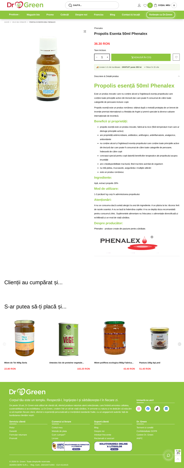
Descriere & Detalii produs (106, 76)
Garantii (13, 431)
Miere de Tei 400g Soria (15, 363)
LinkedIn (166, 409)
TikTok (157, 409)
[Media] (85, 31)
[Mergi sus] (178, 459)
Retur (12, 427)
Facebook (148, 409)
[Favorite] (145, 6)
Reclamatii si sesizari (104, 438)
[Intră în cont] (141, 5)
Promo (50, 14)
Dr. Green (21, 461)
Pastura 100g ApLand (149, 363)
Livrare (55, 438)
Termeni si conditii (145, 427)
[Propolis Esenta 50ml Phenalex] (47, 69)
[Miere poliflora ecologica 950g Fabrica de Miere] (114, 338)
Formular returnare (18, 434)
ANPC (140, 438)
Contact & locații (131, 14)
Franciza (98, 14)
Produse (13, 14)
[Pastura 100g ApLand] (159, 338)
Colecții (65, 14)
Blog (112, 14)
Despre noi (81, 14)
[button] (96, 57)
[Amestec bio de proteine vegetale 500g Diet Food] (69, 338)
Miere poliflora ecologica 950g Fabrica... (114, 363)
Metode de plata (59, 431)
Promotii (13, 438)
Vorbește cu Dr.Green (160, 14)
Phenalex (98, 28)
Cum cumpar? (58, 434)
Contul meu (57, 427)
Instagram (139, 409)
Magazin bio (33, 14)
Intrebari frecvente (102, 434)
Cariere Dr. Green (145, 434)
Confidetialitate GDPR (147, 431)
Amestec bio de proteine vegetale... (66, 363)
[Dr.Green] (25, 4)
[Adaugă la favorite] (176, 57)
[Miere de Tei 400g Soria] (24, 338)
